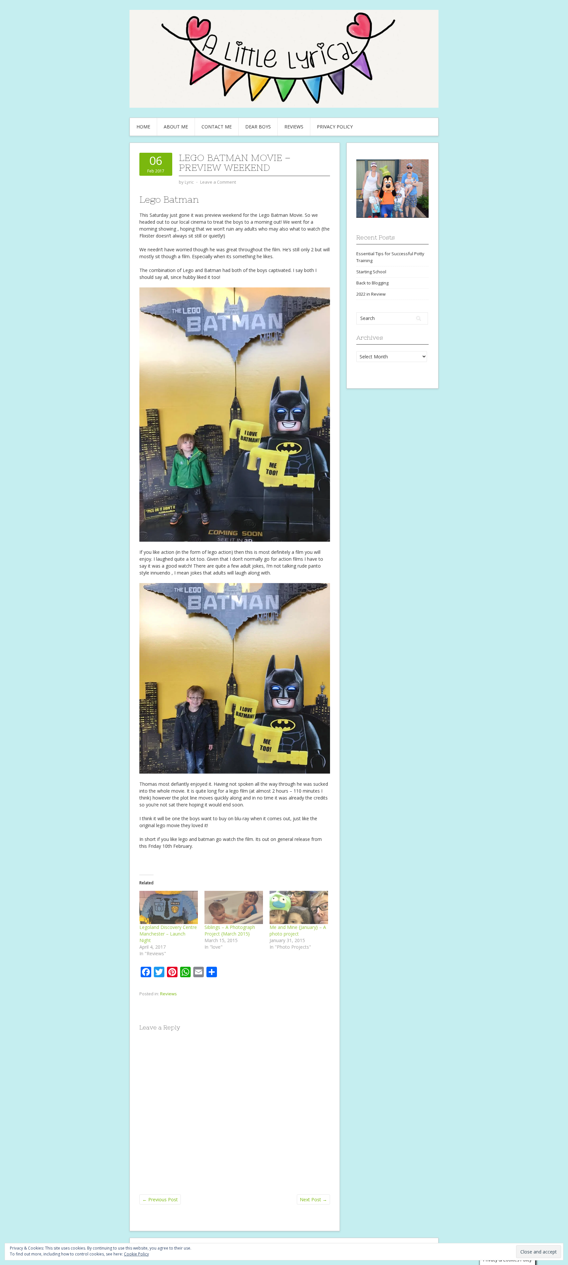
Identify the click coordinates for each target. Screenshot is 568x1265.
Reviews (293, 127)
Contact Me (216, 127)
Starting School (371, 272)
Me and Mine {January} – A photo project (298, 930)
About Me (176, 127)
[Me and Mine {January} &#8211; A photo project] (299, 907)
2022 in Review (371, 294)
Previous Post (160, 1199)
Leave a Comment (218, 182)
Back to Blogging (372, 283)
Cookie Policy (136, 1254)
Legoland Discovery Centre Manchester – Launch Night (168, 933)
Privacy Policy (335, 127)
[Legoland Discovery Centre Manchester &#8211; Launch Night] (168, 907)
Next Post (313, 1199)
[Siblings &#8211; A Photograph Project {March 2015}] (233, 907)
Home (143, 127)
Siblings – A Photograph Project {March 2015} (229, 930)
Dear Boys (258, 127)
